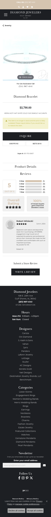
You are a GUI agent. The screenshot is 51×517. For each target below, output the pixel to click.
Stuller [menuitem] (25, 362)
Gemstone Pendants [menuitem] (25, 438)
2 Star (21, 189)
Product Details (25, 167)
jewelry (8, 25)
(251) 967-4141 (25, 86)
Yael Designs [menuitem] (25, 373)
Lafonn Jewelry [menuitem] (25, 355)
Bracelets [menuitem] (25, 417)
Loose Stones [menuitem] (25, 392)
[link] (25, 2)
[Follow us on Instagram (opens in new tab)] (23, 478)
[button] (19, 7)
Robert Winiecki (24, 221)
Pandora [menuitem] (25, 351)
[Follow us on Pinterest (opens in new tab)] (27, 478)
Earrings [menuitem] (25, 410)
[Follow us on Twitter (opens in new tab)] (31, 478)
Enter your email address (25, 460)
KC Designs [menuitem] (25, 366)
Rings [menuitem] (25, 406)
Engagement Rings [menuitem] (25, 396)
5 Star (21, 181)
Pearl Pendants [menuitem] (25, 446)
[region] (25, 57)
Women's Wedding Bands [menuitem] (25, 399)
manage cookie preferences (27, 504)
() (44, 181)
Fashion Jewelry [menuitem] (25, 424)
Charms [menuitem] (25, 421)
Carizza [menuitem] (25, 333)
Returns (37, 144)
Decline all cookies (16, 510)
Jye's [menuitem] (25, 348)
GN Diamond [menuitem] (25, 337)
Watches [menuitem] (25, 435)
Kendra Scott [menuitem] (25, 369)
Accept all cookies (35, 510)
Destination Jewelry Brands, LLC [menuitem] (25, 376)
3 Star (21, 187)
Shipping (14, 144)
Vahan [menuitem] (25, 344)
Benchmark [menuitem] (25, 380)
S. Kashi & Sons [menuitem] (25, 341)
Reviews (25, 174)
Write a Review (25, 272)
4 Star (21, 184)
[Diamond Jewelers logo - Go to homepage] (25, 14)
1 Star (22, 192)
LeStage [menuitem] (25, 358)
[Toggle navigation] (5, 14)
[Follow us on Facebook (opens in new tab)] (19, 478)
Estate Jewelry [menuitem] (25, 428)
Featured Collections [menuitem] (25, 431)
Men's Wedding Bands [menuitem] (25, 403)
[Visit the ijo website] (25, 491)
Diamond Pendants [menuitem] (25, 442)
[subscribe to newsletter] (44, 465)
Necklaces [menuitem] (25, 413)
